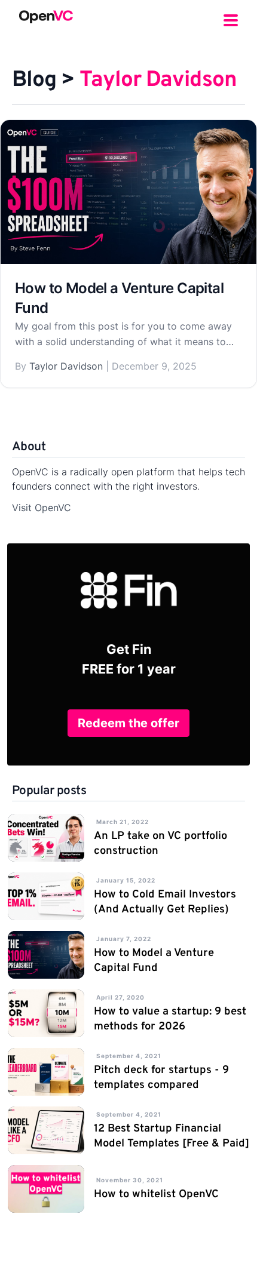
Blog (34, 80)
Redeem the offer (128, 723)
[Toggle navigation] (231, 16)
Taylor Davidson (66, 366)
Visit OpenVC (41, 508)
